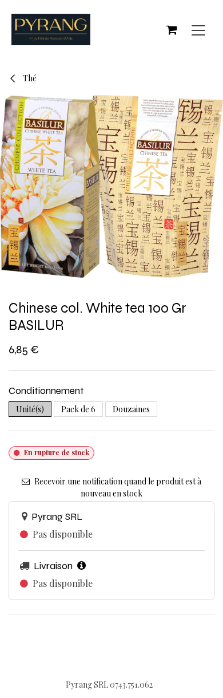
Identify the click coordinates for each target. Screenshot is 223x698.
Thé (29, 78)
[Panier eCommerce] (171, 30)
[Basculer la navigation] (198, 29)
